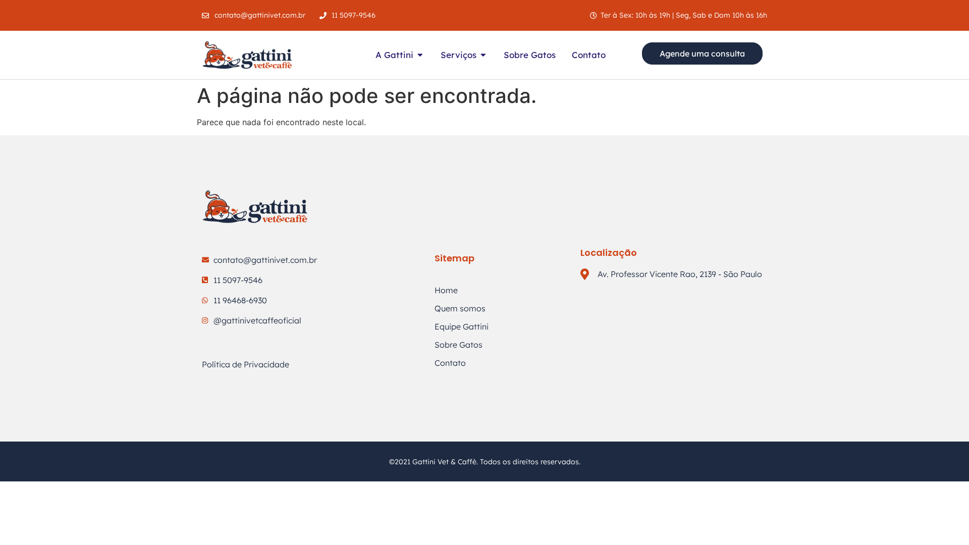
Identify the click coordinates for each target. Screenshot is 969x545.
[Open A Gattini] (420, 55)
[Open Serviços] (483, 55)
